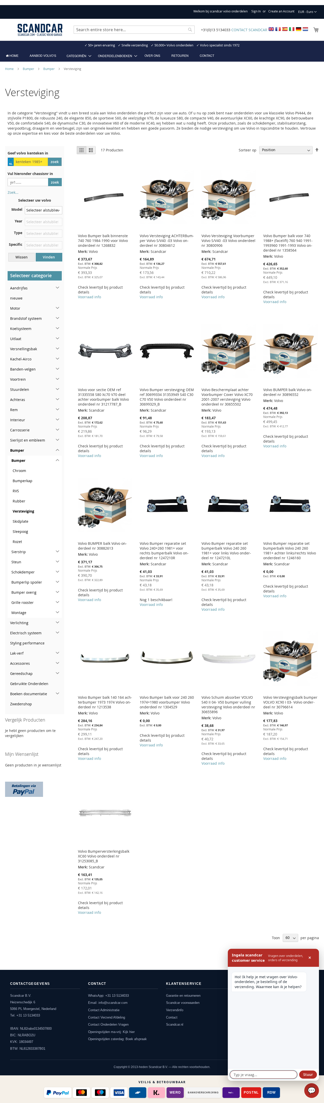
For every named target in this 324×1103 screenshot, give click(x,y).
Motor (15, 308)
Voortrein (18, 379)
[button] (307, 12)
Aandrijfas (19, 288)
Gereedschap (21, 673)
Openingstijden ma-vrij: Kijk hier (111, 1032)
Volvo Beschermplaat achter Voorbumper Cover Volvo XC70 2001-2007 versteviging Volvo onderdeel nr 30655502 (227, 397)
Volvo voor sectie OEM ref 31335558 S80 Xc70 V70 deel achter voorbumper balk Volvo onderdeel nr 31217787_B (103, 397)
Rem (14, 409)
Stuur (308, 1074)
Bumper (29, 69)
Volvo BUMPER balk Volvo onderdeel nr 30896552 (287, 392)
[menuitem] (12, 55)
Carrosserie (20, 430)
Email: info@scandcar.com (108, 1003)
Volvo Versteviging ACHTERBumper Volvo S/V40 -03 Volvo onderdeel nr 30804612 (167, 240)
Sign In (256, 11)
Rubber (19, 501)
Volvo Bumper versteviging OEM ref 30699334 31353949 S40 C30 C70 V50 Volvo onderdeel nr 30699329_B (167, 397)
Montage (18, 612)
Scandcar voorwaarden (182, 1003)
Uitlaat (15, 338)
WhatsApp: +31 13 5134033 (108, 995)
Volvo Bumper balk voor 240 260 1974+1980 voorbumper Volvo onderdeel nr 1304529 (167, 702)
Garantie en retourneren (183, 995)
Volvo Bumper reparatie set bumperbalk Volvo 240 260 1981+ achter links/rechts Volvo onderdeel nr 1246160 (289, 550)
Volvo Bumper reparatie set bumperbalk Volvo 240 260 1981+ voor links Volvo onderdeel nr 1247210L (226, 550)
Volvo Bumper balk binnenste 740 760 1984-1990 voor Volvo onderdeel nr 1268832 (103, 240)
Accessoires (20, 663)
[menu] (162, 56)
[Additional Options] (24, 788)
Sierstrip (18, 551)
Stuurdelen (19, 389)
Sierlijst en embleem (27, 440)
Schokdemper (23, 572)
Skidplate (20, 521)
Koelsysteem (20, 328)
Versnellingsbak (23, 348)
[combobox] (134, 30)
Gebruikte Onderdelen (29, 683)
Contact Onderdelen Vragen (108, 1024)
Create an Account (281, 11)
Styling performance (27, 643)
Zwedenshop (21, 704)
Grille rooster (22, 602)
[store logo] (40, 30)
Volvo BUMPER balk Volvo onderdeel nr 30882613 (102, 546)
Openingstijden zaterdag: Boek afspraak (117, 1039)
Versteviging (23, 511)
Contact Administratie (103, 1010)
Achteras (17, 399)
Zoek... (13, 192)
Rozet (17, 541)
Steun (16, 561)
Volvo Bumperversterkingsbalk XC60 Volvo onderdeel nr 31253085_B (103, 856)
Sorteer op (247, 149)
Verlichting (19, 622)
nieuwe (16, 298)
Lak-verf (17, 653)
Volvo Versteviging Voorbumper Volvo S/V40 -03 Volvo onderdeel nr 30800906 (228, 240)
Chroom (19, 470)
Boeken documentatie (28, 693)
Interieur (17, 419)
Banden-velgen (23, 369)
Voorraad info (89, 296)
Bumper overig (23, 592)
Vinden (49, 257)
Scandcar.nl (174, 1024)
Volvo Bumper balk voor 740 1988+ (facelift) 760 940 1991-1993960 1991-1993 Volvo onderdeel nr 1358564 (288, 243)
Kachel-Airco (20, 359)
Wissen (21, 257)
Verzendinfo (174, 1010)
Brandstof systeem (26, 318)
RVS (16, 490)
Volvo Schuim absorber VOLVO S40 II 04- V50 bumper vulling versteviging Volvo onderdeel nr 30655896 (228, 704)
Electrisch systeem (26, 633)
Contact (171, 1017)
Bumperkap (22, 480)
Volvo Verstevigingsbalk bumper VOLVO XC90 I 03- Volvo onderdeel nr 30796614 (290, 702)
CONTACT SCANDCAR (249, 29)
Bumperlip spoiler (26, 582)
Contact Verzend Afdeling (106, 1017)
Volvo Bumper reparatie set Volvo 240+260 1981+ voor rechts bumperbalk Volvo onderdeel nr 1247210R (164, 550)
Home (9, 69)
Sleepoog (20, 531)
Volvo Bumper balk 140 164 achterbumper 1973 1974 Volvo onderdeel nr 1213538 (105, 702)
